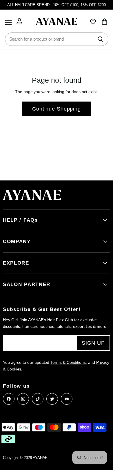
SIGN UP (93, 343)
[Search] (100, 39)
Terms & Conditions (68, 362)
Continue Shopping (56, 109)
